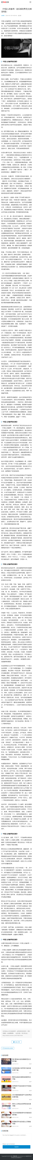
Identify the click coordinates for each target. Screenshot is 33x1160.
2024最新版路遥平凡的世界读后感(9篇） (22, 1096)
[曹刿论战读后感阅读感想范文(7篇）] (6, 1079)
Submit (16, 1147)
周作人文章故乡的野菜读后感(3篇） (21, 1105)
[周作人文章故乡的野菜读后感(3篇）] (6, 1106)
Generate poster (8, 1048)
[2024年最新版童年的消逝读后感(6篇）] (6, 1115)
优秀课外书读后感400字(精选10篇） (21, 1087)
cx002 (2, 15)
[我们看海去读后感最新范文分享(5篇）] (6, 1061)
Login (7, 1144)
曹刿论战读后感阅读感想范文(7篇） (21, 1078)
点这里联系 (10, 1033)
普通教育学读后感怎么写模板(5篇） (21, 1122)
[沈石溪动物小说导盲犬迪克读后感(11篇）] (6, 1070)
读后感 (19, 15)
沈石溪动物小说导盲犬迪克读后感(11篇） (21, 1069)
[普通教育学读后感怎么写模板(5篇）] (6, 1124)
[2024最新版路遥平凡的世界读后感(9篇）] (6, 1097)
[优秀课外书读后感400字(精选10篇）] (6, 1088)
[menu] (30, 2)
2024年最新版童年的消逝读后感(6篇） (22, 1114)
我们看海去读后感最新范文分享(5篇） (21, 1060)
